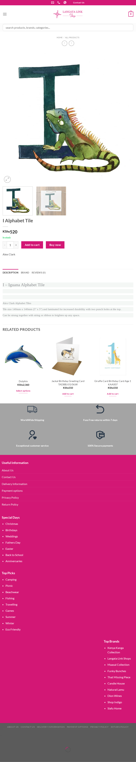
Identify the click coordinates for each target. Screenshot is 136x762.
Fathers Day (12, 542)
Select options (23, 391)
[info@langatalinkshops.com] (53, 2)
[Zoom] (7, 179)
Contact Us (9, 477)
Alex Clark (9, 254)
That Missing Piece (118, 677)
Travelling (11, 604)
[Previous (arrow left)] (3, 755)
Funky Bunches (116, 671)
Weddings (11, 536)
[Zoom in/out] (3, 740)
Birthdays (11, 530)
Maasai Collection (118, 664)
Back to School (14, 554)
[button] (1, 735)
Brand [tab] (25, 272)
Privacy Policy (10, 497)
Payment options (12, 490)
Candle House (116, 683)
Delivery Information (14, 484)
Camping (10, 579)
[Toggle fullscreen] (13, 740)
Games (9, 610)
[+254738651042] (59, 2)
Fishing (9, 598)
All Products (72, 37)
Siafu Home (114, 708)
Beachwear (12, 592)
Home (60, 37)
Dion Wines (114, 695)
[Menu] (5, 14)
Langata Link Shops (119, 658)
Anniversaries (13, 561)
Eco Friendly (13, 629)
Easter (9, 548)
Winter (9, 623)
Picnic (9, 585)
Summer (10, 616)
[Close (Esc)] (34, 740)
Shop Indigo (114, 702)
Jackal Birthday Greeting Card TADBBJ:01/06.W (68, 382)
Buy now (55, 244)
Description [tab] (10, 272)
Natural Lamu (115, 689)
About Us (7, 470)
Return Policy (10, 504)
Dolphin (23, 381)
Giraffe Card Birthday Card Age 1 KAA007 (112, 382)
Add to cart (32, 244)
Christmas (11, 523)
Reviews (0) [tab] (39, 272)
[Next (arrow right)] (13, 755)
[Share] (23, 740)
